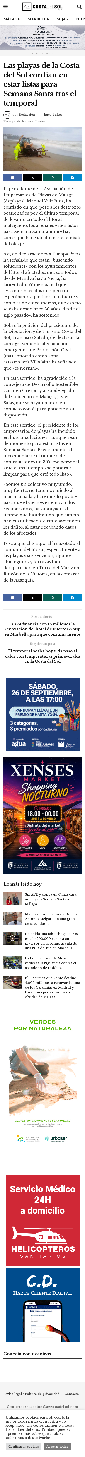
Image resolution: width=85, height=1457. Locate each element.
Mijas (62, 19)
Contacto (72, 1394)
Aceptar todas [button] (57, 1447)
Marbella (38, 19)
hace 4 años (53, 115)
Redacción (27, 115)
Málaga (11, 19)
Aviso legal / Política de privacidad (32, 1394)
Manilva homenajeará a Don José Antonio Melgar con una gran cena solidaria (52, 919)
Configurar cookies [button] (23, 1447)
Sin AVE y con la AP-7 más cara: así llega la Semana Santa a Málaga (51, 899)
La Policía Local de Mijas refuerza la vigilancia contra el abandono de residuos (50, 963)
